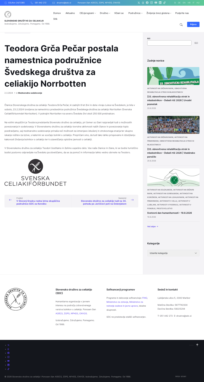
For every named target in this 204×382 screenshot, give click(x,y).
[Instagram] (151, 2)
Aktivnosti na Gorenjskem (165, 193)
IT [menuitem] (193, 2)
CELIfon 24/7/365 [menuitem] (16, 2)
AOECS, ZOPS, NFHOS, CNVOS (71, 313)
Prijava (193, 24)
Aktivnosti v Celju (168, 201)
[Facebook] (147, 2)
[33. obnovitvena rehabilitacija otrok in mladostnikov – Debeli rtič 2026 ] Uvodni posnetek (169, 100)
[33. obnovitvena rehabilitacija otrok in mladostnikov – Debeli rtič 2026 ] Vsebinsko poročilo (171, 153)
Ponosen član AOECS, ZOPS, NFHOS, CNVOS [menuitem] (99, 2)
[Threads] (143, 2)
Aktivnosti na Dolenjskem (159, 190)
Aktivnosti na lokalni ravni (171, 197)
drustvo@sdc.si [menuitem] (64, 2)
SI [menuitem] (175, 2)
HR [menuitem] (189, 2)
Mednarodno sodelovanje (30, 93)
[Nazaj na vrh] (197, 345)
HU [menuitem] (198, 2)
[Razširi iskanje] (181, 25)
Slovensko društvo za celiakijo (24, 21)
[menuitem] (57, 13)
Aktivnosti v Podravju (167, 205)
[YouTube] (156, 2)
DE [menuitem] (179, 2)
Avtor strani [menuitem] (180, 376)
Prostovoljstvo (164, 208)
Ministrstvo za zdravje (117, 302)
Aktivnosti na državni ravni (160, 88)
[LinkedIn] (160, 2)
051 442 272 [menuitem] (40, 2)
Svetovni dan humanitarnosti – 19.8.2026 (169, 212)
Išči (148, 38)
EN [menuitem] (184, 2)
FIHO (144, 298)
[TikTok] (164, 2)
